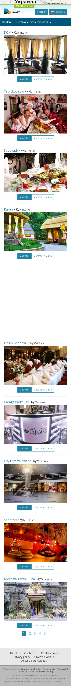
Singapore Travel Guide (30, 669)
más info (24, 79)
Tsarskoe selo (14, 91)
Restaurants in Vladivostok (54, 669)
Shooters (10, 520)
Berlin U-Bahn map (44, 671)
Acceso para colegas (34, 660)
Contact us (30, 653)
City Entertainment (17, 461)
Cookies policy (50, 653)
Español (59, 12)
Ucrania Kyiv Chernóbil (32, 22)
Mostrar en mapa (43, 79)
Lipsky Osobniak (15, 343)
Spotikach (11, 150)
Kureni (8, 209)
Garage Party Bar (16, 402)
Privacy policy (22, 657)
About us (15, 653)
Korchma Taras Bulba (19, 579)
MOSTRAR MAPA (24, 6)
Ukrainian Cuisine (26, 671)
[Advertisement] (35, 298)
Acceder (41, 11)
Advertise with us (44, 657)
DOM (7, 32)
